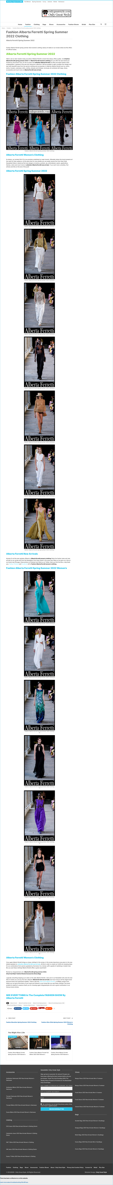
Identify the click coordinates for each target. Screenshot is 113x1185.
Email (42, 1098)
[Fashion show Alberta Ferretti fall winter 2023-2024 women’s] (39, 1043)
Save (42, 1008)
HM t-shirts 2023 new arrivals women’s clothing (20, 1142)
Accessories (61, 24)
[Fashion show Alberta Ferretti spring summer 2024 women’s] (18, 1043)
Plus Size (92, 24)
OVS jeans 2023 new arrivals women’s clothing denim (21, 1126)
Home (20, 24)
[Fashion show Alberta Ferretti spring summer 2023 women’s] (61, 1043)
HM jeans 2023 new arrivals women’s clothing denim (21, 1149)
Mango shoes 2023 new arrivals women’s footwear (89, 1085)
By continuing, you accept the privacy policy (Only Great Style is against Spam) (56, 1104)
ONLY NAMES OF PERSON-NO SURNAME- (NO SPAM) (56, 1085)
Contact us (88, 1167)
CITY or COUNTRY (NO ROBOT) (50, 1092)
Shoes (51, 24)
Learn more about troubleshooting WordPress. (14, 1182)
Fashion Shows (73, 24)
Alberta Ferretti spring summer (40, 1003)
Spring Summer (36, 1)
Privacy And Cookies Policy (75, 1167)
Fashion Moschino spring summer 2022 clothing (21, 1022)
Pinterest (16, 564)
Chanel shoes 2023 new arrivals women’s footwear (90, 1106)
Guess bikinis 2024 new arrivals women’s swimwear (21, 1112)
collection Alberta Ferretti (29, 1005)
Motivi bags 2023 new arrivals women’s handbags (89, 1135)
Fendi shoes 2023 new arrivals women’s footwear (89, 1099)
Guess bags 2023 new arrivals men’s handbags (88, 1142)
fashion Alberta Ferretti (42, 1005)
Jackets (49, 1)
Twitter (11, 564)
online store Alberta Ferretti (47, 981)
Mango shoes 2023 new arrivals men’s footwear (89, 1078)
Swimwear (61, 1)
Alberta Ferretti (13, 1003)
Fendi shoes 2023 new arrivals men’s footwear (88, 1092)
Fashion (28, 24)
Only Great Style (101, 1172)
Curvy (44, 1)
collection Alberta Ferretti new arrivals (28, 964)
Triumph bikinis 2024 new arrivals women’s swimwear (21, 1105)
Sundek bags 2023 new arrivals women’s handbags (90, 1120)
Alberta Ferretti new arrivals (25, 1003)
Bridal (55, 1)
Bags (44, 24)
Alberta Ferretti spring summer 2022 (56, 1003)
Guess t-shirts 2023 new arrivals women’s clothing (20, 1156)
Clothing (37, 24)
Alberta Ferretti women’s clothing (14, 1005)
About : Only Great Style (58, 1167)
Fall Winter (27, 1)
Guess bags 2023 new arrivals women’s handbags (89, 1149)
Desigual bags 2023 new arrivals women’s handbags (90, 1127)
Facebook (24, 564)
